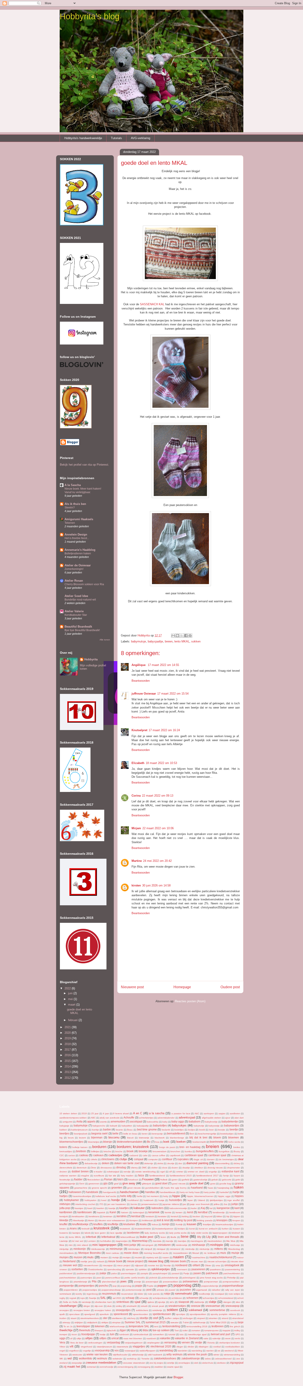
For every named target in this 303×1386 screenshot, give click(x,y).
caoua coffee (158, 1155)
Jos (225, 1204)
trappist (226, 1330)
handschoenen (129, 1192)
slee (238, 1302)
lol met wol (77, 1241)
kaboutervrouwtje (178, 1208)
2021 (68, 1027)
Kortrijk (179, 1224)
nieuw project (135, 1261)
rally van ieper (232, 1290)
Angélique (139, 665)
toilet (185, 1330)
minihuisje (235, 1245)
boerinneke (217, 1141)
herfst (139, 1196)
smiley (119, 1306)
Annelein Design (76, 534)
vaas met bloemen (132, 1338)
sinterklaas (122, 1301)
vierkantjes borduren (229, 1342)
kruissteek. (125, 1228)
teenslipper (83, 1326)
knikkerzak (147, 1220)
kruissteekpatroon (164, 1228)
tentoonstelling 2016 (196, 1326)
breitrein (81, 1151)
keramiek (153, 1212)
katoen (124, 1212)
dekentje (148, 1163)
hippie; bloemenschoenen (200, 1196)
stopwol (201, 1318)
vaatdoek (151, 1338)
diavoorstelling (222, 1163)
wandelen (183, 1350)
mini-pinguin (147, 1245)
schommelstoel (225, 1298)
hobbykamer (71, 1200)
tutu (182, 1334)
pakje (103, 1273)
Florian (108, 1179)
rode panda (154, 1294)
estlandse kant (230, 1171)
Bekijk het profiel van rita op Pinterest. (84, 464)
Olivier (208, 1265)
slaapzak (183, 1301)
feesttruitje (64, 1179)
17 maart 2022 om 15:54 (173, 693)
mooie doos (131, 1252)
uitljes (102, 1338)
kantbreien (65, 1212)
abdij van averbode (110, 1117)
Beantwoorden (141, 680)
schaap (130, 1297)
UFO (237, 1334)
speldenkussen (162, 1314)
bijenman (96, 1137)
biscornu (113, 1137)
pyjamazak (201, 1290)
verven (186, 1342)
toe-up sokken (161, 1330)
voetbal (217, 1346)
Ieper (190, 1200)
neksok (100, 1261)
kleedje (63, 1220)
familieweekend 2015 (181, 1175)
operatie (130, 1269)
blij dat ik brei (198, 1137)
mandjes (182, 1241)
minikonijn (79, 1248)
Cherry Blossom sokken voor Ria (84, 584)
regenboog (92, 1294)
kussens (63, 1233)
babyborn (194, 1121)
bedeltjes (179, 1129)
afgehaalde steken (211, 1117)
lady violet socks (199, 1233)
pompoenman (211, 1281)
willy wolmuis (174, 1354)
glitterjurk (146, 1183)
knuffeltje (113, 1224)
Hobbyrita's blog (90, 16)
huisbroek (148, 1200)
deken (105, 1163)
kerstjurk (63, 1216)
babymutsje (138, 641)
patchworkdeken (67, 1277)
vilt (71, 1346)
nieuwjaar (108, 1265)
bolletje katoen (80, 1147)
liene (185, 1236)
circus (84, 1159)
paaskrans (215, 1269)
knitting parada (204, 1220)
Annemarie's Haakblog (80, 549)
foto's (120, 1179)
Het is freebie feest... (77, 538)
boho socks (234, 1142)
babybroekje (211, 1121)
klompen (133, 1220)
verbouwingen (95, 1342)
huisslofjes (175, 1200)
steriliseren (117, 1318)
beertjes (64, 1133)
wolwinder (117, 1358)
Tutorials (116, 138)
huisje (161, 1200)
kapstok (101, 1212)
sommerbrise (217, 1310)
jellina (217, 1204)
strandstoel (238, 1318)
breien (169, 641)
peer (98, 1277)
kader (194, 1208)
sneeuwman (212, 1305)
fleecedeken (93, 1179)
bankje (95, 1129)
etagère (85, 1175)
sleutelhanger (68, 1305)
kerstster (162, 1216)
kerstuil (174, 1216)
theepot (99, 1330)
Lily (208, 1236)
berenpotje (157, 1133)
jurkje (234, 1204)
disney (134, 1167)
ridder (140, 1294)
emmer (179, 1171)
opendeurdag (114, 1269)
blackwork (160, 1137)
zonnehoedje (106, 1367)
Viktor (62, 1346)
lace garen (100, 1233)
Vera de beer (77, 1342)
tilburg (134, 1330)
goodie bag (225, 1183)
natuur (240, 1257)
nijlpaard (139, 1265)
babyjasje (64, 1125)
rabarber (216, 1290)
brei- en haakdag (190, 1147)
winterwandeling (232, 1354)
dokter (154, 1167)
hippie (176, 1196)
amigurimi (67, 1121)
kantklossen (84, 1212)
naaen (165, 1257)
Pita (94, 1281)
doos (164, 1167)
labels (88, 1233)
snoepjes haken (102, 1310)
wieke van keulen (97, 1354)
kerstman (107, 1216)
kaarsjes (79, 1208)
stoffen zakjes (172, 1318)
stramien (213, 1318)
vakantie (165, 1338)
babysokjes (179, 1125)
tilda (145, 1330)
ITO (101, 1204)
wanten (210, 1350)
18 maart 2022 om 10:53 (161, 763)
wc (219, 1350)
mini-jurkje (130, 1244)
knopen (236, 1220)
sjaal (137, 1301)
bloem (217, 1137)
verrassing (170, 1342)
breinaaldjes (65, 1151)
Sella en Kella (70, 1302)
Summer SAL (133, 1322)
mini (71, 1245)
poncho (103, 1285)
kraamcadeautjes (224, 1224)
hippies (239, 1196)
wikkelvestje (138, 1354)
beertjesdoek (80, 1133)
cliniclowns (107, 1159)
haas (210, 1188)
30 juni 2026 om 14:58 (156, 885)
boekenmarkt (199, 1142)
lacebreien (133, 1232)
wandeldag (166, 1350)
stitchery (131, 1318)
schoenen (192, 1297)
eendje (127, 1171)
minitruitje (190, 1249)
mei (71, 999)
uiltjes (89, 1338)
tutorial (171, 1334)
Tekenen (70, 522)
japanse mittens (171, 1204)
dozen (174, 1167)
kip (227, 1216)
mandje (169, 1241)
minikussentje (98, 1249)
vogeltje (87, 1350)
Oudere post (230, 987)
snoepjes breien (81, 1310)
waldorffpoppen (147, 1350)
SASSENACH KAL (152, 304)
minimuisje (116, 1248)
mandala (157, 1241)
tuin (112, 1334)
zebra (208, 1358)
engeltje (213, 1171)
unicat (115, 1338)
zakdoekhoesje (190, 1358)
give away (128, 1183)
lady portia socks (178, 1233)
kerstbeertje (219, 1212)
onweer (63, 1269)
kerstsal (136, 1216)
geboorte (226, 1179)
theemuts (84, 1330)
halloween (75, 1192)
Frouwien (148, 1179)
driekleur (198, 1167)
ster (105, 1318)
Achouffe (129, 1117)
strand (225, 1318)
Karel (113, 1212)
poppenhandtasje (233, 1285)
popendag (126, 1286)
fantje (226, 1175)
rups (82, 1298)
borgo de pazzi (167, 1147)
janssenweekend (150, 1204)
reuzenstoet (127, 1294)
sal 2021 (117, 1298)
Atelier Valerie (74, 611)
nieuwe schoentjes (216, 1261)
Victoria (211, 1342)
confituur (167, 1159)
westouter (77, 1354)
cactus (71, 1155)
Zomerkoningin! (74, 569)
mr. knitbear (210, 1253)
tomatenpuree (211, 1330)
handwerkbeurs (167, 1192)
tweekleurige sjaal (197, 1334)
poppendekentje (209, 1286)
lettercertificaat (127, 1237)
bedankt (166, 1129)
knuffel (63, 1224)
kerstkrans (94, 1216)
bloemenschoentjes (71, 1141)
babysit (113, 1125)
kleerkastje (78, 1220)
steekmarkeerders (90, 1318)
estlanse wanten (68, 1175)
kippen (236, 1216)
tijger (123, 1330)
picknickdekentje (169, 1277)
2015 (68, 1061)
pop (115, 1286)
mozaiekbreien (180, 1253)
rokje (167, 1293)
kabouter (139, 1208)
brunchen (175, 1151)
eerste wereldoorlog (145, 1171)
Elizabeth (138, 763)
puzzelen (185, 1289)
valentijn (216, 1338)
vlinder (190, 1346)
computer (153, 1159)
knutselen (129, 1224)
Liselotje (63, 1241)
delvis (160, 1163)
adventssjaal (187, 1117)
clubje (123, 1159)
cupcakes (183, 1159)
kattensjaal (138, 1212)
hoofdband (133, 1200)
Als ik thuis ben (75, 504)
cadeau (83, 1155)
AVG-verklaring (140, 138)
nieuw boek (115, 1261)
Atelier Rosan (74, 580)
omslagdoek (231, 1265)
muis (223, 1252)
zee (238, 1358)
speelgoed (89, 1314)
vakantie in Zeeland (187, 1338)
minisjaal (161, 1249)
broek (130, 1151)
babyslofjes (160, 1125)
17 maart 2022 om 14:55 (163, 665)
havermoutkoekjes (82, 1196)
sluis (109, 1306)
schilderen (177, 1298)
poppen (162, 1285)
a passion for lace (180, 1113)
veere (228, 1338)
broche (118, 1151)
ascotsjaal (136, 1121)
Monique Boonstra (89, 1252)
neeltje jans (86, 1261)
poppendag (182, 1285)
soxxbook (235, 1310)
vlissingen (204, 1346)
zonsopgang (144, 1367)
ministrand (175, 1249)
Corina (136, 795)
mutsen (104, 1257)
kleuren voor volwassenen (111, 1220)
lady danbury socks (155, 1233)
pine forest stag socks (211, 1277)
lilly (199, 1236)
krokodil (85, 1228)
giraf (116, 1183)
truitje (103, 1334)
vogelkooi (74, 1350)
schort (240, 1298)
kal (211, 1208)
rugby (62, 1298)
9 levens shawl (121, 1113)
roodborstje (204, 1294)
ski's (172, 1302)
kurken (225, 1228)
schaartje (144, 1298)
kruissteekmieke (143, 1228)
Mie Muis (230, 1241)
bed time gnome (147, 1129)
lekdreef (236, 1233)
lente (62, 1237)
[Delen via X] (181, 635)
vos (116, 1350)
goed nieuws (178, 1183)
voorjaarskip (102, 1350)
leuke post (146, 1236)
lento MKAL (181, 641)
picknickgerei (189, 1277)
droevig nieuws (215, 1167)
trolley (237, 1330)
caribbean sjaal (194, 1155)
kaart (89, 1208)
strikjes (104, 1322)
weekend (229, 1350)
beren (145, 1133)
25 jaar (94, 1113)
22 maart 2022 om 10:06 (158, 828)
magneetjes (122, 1241)
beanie (119, 1129)
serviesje (86, 1302)
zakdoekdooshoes (165, 1358)
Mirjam (136, 828)
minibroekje (181, 1245)
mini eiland (82, 1245)
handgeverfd (109, 1192)
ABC (93, 1117)
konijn (165, 1224)
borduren (99, 1147)
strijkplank (92, 1322)
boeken (181, 1141)
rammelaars (65, 1294)
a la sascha (156, 1113)
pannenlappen (128, 1273)
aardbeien (235, 1113)
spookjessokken (198, 1314)
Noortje (167, 1265)
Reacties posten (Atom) (190, 1001)
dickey (237, 1163)
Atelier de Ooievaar (78, 565)
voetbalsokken (232, 1346)
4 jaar (106, 1113)
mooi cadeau (112, 1253)
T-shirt (186, 1322)
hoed (103, 1200)
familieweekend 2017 (207, 1175)
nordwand (181, 1265)
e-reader (98, 1171)
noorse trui (153, 1265)
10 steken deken (68, 1113)
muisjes (64, 1257)
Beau (130, 1129)
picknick (153, 1277)
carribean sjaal (217, 1155)
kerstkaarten (78, 1216)
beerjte (221, 1129)
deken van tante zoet (127, 1163)
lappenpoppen (220, 1233)
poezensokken (170, 1281)
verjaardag (113, 1342)
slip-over (98, 1306)
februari (73, 1020)
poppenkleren (71, 1290)
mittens (218, 1248)
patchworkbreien (231, 1273)
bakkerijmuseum (79, 1129)
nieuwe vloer (237, 1261)
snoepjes (64, 1310)
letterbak (91, 1236)
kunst (192, 1228)
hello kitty (126, 1196)
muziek (138, 1257)
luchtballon (105, 1241)
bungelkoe (224, 1151)
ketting (185, 1216)
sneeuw (196, 1305)
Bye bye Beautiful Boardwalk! (82, 630)
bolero (63, 1147)
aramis (103, 1121)
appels (91, 1121)
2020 (68, 1032)
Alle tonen (105, 639)
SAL (103, 1297)
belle (115, 1133)
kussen (236, 1228)
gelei (237, 1179)
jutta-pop (64, 1208)
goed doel (161, 1183)
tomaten (196, 1330)
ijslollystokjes (216, 1200)
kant (237, 1208)
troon (74, 1334)
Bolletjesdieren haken (78, 553)
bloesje (107, 1141)
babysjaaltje (155, 641)
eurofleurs (99, 1175)
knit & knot (163, 1220)
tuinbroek (124, 1334)
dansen (211, 1159)
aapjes (221, 1113)
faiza (141, 1175)
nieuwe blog (155, 1261)
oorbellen (77, 1269)
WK (61, 1358)
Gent (81, 1183)
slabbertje (199, 1302)
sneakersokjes (177, 1305)
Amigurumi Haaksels (79, 519)
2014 (68, 1066)
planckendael (109, 1281)
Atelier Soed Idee (76, 596)
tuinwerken (158, 1334)
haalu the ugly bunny (175, 1188)
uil (71, 1338)
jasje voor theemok (200, 1204)
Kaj (203, 1208)
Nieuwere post (132, 987)
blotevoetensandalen (129, 1141)
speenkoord (121, 1314)
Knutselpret (139, 730)
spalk (62, 1314)
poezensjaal (152, 1281)
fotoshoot (133, 1179)
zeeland (63, 1363)
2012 (68, 1077)
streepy (66, 1322)
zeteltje (170, 1363)
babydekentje (230, 1121)
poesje (137, 1281)
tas (232, 1322)
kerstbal (203, 1212)
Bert (192, 1133)
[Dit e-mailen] (173, 635)
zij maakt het (71, 1366)
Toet (176, 1330)
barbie (107, 1129)
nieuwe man (197, 1261)
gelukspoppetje (67, 1183)
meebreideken (214, 1241)
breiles (236, 1147)
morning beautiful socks (156, 1253)
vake (205, 1338)
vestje (198, 1342)
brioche (107, 1151)
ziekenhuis (207, 1363)
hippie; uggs (224, 1196)
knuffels (98, 1224)
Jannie (133, 1204)
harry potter (209, 1192)
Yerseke (145, 1358)
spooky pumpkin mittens (223, 1314)
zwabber (158, 1367)
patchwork (212, 1273)
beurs (71, 1137)
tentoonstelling (171, 1326)
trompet (63, 1334)
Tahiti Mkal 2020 (218, 1322)
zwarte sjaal (173, 1367)
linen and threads (228, 1236)
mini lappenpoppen (104, 1244)
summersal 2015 (156, 1322)
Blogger (178, 1377)
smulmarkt (131, 1306)
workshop (132, 1358)
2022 (68, 988)
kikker (219, 1216)
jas (184, 1204)
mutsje (115, 1257)
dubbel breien (80, 1171)
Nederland (69, 1261)
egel (162, 1171)
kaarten (100, 1208)
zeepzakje (77, 1363)
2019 (68, 1038)
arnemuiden (118, 1121)
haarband (197, 1187)
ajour (227, 1117)
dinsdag (121, 1167)
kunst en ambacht (208, 1228)
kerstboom (234, 1212)
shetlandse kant (103, 1302)
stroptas (116, 1322)
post (149, 1289)
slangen (227, 1302)
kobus (155, 1224)
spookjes (180, 1314)
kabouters (157, 1208)
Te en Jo (68, 1326)
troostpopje (88, 1334)
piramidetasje (80, 1281)
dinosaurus (106, 1167)
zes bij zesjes (156, 1363)
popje (138, 1285)
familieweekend (157, 1175)
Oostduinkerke (95, 1269)
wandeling (197, 1350)
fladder (78, 1179)
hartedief (224, 1192)
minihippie (216, 1244)
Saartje (92, 1298)
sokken (196, 641)
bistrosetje (144, 1137)
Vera (62, 1342)
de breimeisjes (226, 1159)
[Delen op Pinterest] (190, 635)
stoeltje (144, 1318)
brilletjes (95, 1151)
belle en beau (130, 1133)
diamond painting (197, 1163)
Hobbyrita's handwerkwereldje (83, 138)
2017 (68, 1049)
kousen (191, 1224)
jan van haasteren (116, 1204)
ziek (196, 1363)
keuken (196, 1216)
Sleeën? (70, 507)
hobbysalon (90, 1200)
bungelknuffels (205, 1151)
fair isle (112, 1175)
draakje (186, 1167)
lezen (163, 1237)
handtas (150, 1192)
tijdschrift (111, 1330)
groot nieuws (134, 1188)
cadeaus (98, 1155)
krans (73, 1228)
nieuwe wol (70, 1265)
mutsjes (127, 1257)
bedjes (191, 1129)
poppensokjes (90, 1290)
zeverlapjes (184, 1363)
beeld (202, 1129)
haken (239, 1187)
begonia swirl (99, 1133)
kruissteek (102, 1228)
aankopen (209, 1113)
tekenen (100, 1326)
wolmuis (102, 1358)
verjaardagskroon (134, 1342)
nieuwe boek (178, 1261)
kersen (179, 1212)
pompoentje (66, 1285)
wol (69, 1358)
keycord (208, 1216)
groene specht (99, 1188)
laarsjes (76, 1233)
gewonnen (94, 1183)
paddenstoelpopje (86, 1273)
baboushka (152, 1121)
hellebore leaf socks (105, 1196)
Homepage (182, 987)
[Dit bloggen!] (177, 635)
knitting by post (183, 1220)
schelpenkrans (160, 1298)
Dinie (93, 1167)
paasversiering (232, 1269)
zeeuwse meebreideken (101, 1362)
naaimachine (198, 1257)
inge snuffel (233, 1200)
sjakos (151, 1302)
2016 (68, 1055)
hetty (165, 1196)
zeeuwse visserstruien (134, 1363)
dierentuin (82, 1167)
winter (216, 1354)
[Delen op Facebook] (186, 635)
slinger (86, 1306)
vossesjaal (130, 1350)
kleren (91, 1220)
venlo (237, 1338)
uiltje (79, 1338)
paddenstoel (65, 1273)
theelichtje (66, 1330)
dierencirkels (65, 1167)
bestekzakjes (227, 1133)
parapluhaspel (160, 1273)
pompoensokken (231, 1281)
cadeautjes (115, 1155)
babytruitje (199, 1125)
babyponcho (98, 1125)
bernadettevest (176, 1133)
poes (123, 1281)
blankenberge (177, 1137)
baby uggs (177, 1121)
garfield (185, 1179)
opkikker (142, 1269)
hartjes (63, 1196)
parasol (175, 1273)
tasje (241, 1322)
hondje (115, 1200)
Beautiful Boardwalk (78, 626)
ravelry (78, 1294)
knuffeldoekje (80, 1224)
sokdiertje (157, 1310)
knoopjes (222, 1220)
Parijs (186, 1273)
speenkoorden (140, 1314)
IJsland (201, 1200)
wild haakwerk (155, 1354)
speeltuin (104, 1314)
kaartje (111, 1208)
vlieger (179, 1346)
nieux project (123, 1265)
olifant (196, 1265)
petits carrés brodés (134, 1277)
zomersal (91, 1367)
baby (164, 1121)
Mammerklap (140, 1240)
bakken (63, 1129)
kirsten (136, 885)
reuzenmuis (109, 1293)
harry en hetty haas (190, 1192)
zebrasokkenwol (223, 1358)
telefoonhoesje (117, 1326)
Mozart (195, 1253)
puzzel (172, 1290)
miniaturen (164, 1244)
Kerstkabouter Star (76, 614)
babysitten (127, 1125)
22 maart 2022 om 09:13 (157, 795)
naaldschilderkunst (220, 1257)
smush (144, 1306)
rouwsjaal (219, 1294)
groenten (116, 1187)
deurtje (170, 1163)
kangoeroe (223, 1208)
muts (90, 1257)
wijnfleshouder (120, 1354)
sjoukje (161, 1302)
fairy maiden (127, 1175)
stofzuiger (188, 1318)
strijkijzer (79, 1322)
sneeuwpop (232, 1305)
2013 (68, 1072)
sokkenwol (195, 1310)
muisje (235, 1252)
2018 (68, 1044)
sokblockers (142, 1310)
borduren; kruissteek (133, 1147)
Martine (137, 860)
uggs (62, 1338)
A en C (137, 1113)
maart (72, 1004)
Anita (79, 1121)
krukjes (181, 1228)
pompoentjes (86, 1285)
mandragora (197, 1241)
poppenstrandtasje (111, 1290)
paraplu (144, 1273)
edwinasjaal (113, 1171)
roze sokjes (234, 1294)
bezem (82, 1137)
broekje (143, 1151)
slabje (212, 1301)
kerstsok (150, 1216)
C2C (61, 1155)
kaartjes (124, 1208)
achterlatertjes (146, 1117)
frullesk (163, 1179)
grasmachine (80, 1188)
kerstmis (122, 1216)
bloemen (233, 1137)
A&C (197, 1113)
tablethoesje (199, 1322)
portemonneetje (134, 1290)
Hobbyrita (91, 659)
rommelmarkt (183, 1293)
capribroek (175, 1155)
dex (180, 1163)
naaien (178, 1257)
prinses (160, 1290)
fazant (237, 1175)
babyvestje (214, 1125)
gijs (105, 1183)
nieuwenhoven (90, 1265)
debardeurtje (91, 1163)
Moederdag (234, 1249)
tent (156, 1326)
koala (143, 1224)
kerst (190, 1212)
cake (145, 1155)
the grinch (235, 1326)
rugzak (72, 1298)
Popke (150, 1286)
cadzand (133, 1155)
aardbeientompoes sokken (73, 1117)
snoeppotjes (123, 1310)
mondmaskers (66, 1253)
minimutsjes (134, 1249)
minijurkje (64, 1249)
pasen (197, 1273)
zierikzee (221, 1363)
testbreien (218, 1326)
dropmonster (233, 1167)
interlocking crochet (85, 1204)
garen (175, 1179)
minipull (148, 1249)
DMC (144, 1167)
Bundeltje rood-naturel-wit (80, 599)
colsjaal (138, 1159)
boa (157, 1142)
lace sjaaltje (116, 1233)
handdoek (92, 1192)
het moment (153, 1196)
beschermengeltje (207, 1133)
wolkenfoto (85, 1358)
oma (218, 1265)
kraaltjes (207, 1224)
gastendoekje (200, 1179)
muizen (78, 1257)
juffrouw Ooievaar (144, 693)
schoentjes (208, 1298)
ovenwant (182, 1269)
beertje (234, 1129)
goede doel (196, 1183)
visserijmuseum (104, 1346)
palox (114, 1273)
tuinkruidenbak (140, 1334)
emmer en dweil (196, 1171)
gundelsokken (152, 1188)
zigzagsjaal (237, 1362)
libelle (173, 1237)
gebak (214, 1179)
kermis (168, 1212)
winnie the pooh (197, 1354)
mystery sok (152, 1257)
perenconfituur (112, 1277)
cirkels (94, 1159)
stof (155, 1318)
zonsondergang (125, 1367)
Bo (148, 1141)
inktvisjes (65, 1204)
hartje (236, 1192)
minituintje (204, 1249)
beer (211, 1129)
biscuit (130, 1137)
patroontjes (86, 1277)
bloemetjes (93, 1142)
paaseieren (198, 1269)
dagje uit (198, 1159)
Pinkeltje (231, 1277)
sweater (175, 1322)
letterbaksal (108, 1236)
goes (212, 1183)
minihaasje (198, 1244)
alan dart (239, 1117)
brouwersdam (159, 1151)
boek (166, 1141)
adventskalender (166, 1117)
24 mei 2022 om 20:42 (157, 860)
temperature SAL (139, 1326)
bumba (188, 1151)
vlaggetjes (139, 1346)
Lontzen (91, 1241)
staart (74, 1318)
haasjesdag (223, 1188)
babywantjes (231, 1125)
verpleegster (153, 1342)
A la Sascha (73, 485)
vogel (62, 1350)
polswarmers (190, 1281)
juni (70, 993)
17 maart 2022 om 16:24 (164, 730)
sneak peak (158, 1306)
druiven (63, 1171)
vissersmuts (122, 1346)
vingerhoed (86, 1346)
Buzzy (237, 1151)
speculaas (74, 1314)
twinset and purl (220, 1334)
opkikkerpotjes (160, 1269)
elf (170, 1171)
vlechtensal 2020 (160, 1346)
